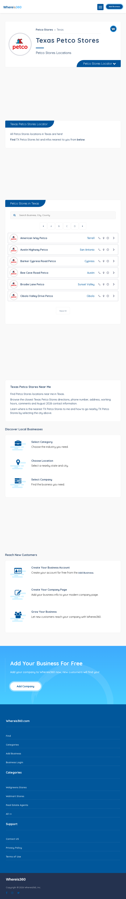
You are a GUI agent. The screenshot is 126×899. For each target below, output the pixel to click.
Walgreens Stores (16, 787)
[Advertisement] (63, 95)
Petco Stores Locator (98, 63)
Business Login (14, 762)
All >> (9, 813)
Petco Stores (44, 29)
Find (8, 735)
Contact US (12, 838)
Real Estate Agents (17, 805)
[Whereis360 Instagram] (12, 892)
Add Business (114, 7)
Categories (12, 744)
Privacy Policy (14, 847)
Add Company (25, 686)
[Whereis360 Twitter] (18, 892)
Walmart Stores (15, 796)
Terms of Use (13, 856)
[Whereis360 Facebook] (6, 892)
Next (63, 311)
